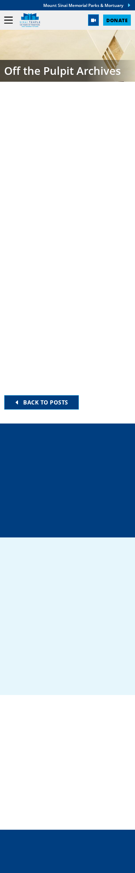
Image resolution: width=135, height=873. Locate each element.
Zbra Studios (83, 862)
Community (23, 753)
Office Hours (72, 524)
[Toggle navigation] (8, 20)
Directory (71, 451)
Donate (117, 20)
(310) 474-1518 (71, 475)
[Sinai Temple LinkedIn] (43, 678)
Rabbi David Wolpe (46, 150)
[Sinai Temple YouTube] (118, 678)
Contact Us (73, 500)
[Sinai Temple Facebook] (17, 678)
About (14, 786)
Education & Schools (40, 764)
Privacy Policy (67, 849)
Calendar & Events (35, 797)
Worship (18, 775)
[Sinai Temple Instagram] (93, 678)
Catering (19, 742)
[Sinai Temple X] (67, 678)
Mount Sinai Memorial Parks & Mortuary (83, 5)
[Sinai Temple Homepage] (29, 20)
